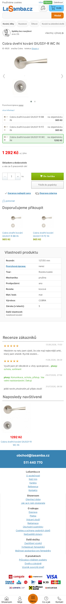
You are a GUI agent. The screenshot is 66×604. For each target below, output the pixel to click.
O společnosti (33, 475)
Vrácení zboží (33, 519)
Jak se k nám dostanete (33, 503)
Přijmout (47, 2)
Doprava (33, 512)
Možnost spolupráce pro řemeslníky (33, 550)
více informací (8, 110)
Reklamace (33, 523)
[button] (31, 101)
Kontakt (59, 602)
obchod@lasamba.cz (33, 455)
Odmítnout (58, 2)
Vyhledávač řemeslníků (33, 547)
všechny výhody (53, 33)
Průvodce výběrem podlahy (33, 559)
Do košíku (49, 176)
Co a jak (46, 602)
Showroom (6, 602)
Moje (19, 602)
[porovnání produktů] (43, 8)
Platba (33, 515)
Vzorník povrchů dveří (33, 567)
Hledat (57, 15)
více (41, 2)
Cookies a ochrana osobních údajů (33, 530)
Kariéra (33, 483)
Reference (33, 486)
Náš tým (33, 479)
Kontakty (33, 490)
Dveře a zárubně (33, 563)
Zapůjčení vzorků (33, 543)
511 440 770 (33, 462)
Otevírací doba (33, 499)
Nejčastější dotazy (33, 534)
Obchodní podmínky (33, 526)
